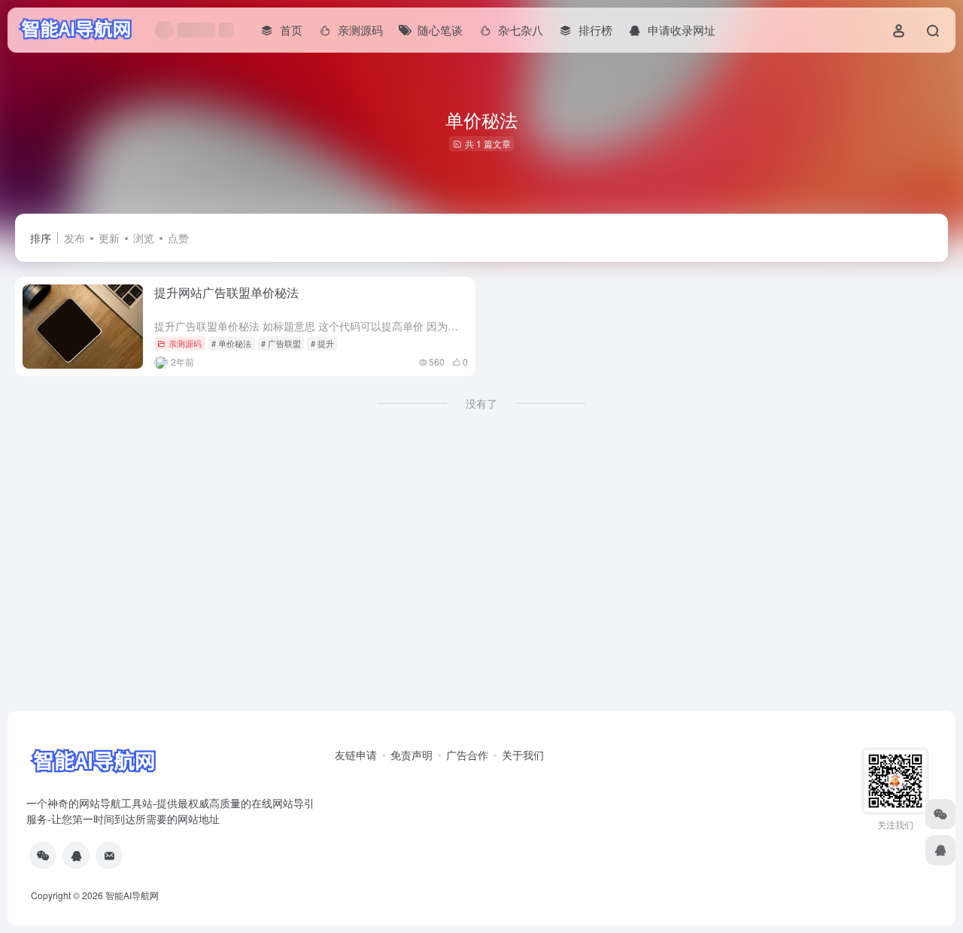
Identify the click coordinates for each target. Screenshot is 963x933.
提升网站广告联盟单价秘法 (226, 292)
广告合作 (467, 754)
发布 (74, 237)
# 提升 (322, 343)
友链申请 (356, 754)
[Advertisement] (481, 593)
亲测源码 (185, 343)
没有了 (481, 403)
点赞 (178, 237)
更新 (109, 237)
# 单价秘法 (231, 343)
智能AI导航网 (132, 895)
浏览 (143, 237)
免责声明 (411, 754)
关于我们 (523, 754)
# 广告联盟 (281, 343)
